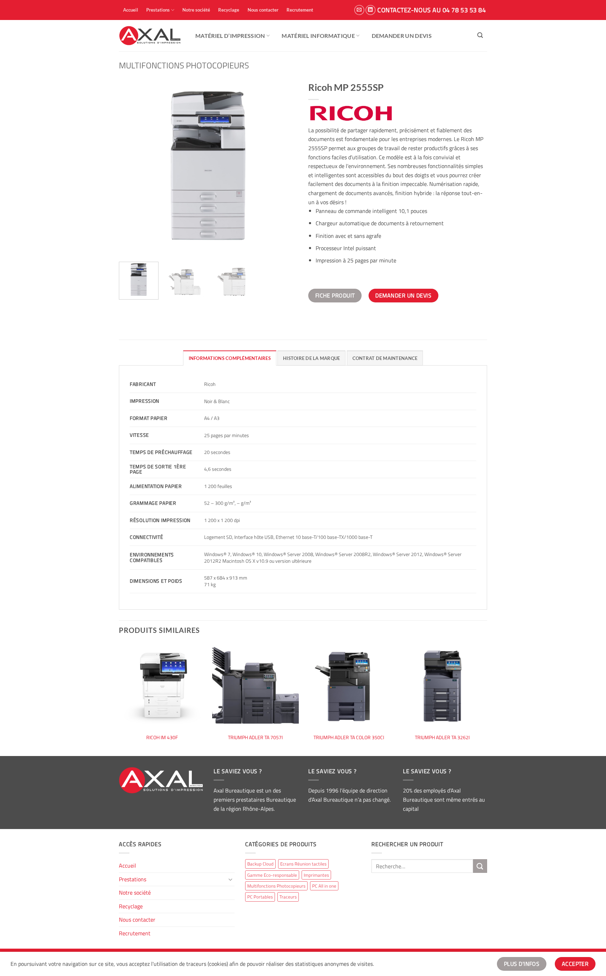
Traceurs (288, 896)
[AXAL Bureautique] (150, 35)
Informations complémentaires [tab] (230, 358)
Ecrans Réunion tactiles (303, 863)
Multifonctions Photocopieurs (184, 65)
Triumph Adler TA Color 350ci (349, 737)
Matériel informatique (318, 35)
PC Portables (260, 896)
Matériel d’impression (230, 35)
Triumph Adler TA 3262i (442, 737)
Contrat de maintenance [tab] (385, 358)
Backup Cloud (260, 863)
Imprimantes (316, 874)
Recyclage (228, 10)
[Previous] (131, 167)
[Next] (285, 167)
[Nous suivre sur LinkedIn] (370, 10)
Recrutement (300, 10)
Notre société (196, 10)
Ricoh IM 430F (162, 737)
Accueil (130, 10)
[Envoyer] (480, 866)
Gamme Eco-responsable (272, 874)
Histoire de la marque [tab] (311, 358)
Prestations (158, 10)
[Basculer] (230, 879)
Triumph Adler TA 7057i (255, 737)
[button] (480, 35)
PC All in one (324, 885)
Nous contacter (263, 10)
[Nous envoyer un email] (359, 10)
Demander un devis (402, 35)
